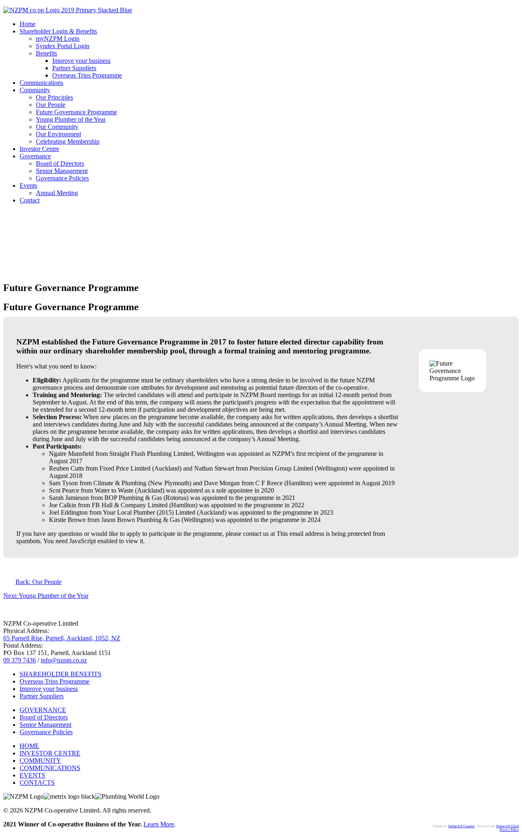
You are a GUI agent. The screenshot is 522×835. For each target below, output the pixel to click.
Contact (30, 200)
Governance (35, 156)
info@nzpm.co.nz (64, 660)
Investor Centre (39, 148)
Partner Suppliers (74, 67)
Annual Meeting (57, 192)
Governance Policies (62, 178)
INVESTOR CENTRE (50, 753)
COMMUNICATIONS (50, 767)
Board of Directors (60, 163)
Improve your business (81, 60)
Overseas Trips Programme (87, 75)
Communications (41, 82)
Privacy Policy (509, 830)
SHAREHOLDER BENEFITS (61, 674)
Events (28, 185)
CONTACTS (37, 782)
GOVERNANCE (43, 709)
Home (27, 23)
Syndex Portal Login (62, 45)
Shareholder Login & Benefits (58, 31)
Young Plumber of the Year (71, 119)
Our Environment (58, 134)
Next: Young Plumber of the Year (45, 595)
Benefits (46, 53)
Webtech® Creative (461, 826)
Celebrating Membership (68, 141)
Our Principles (54, 97)
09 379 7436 (19, 660)
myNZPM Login (58, 38)
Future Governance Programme (76, 112)
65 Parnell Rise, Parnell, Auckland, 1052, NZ (61, 638)
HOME (29, 745)
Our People (50, 104)
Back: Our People (38, 581)
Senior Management (62, 170)
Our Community (57, 126)
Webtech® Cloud (507, 826)
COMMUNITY (40, 760)
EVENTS (32, 775)
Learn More (159, 824)
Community (35, 90)
